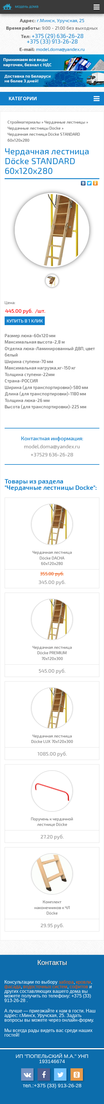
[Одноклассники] (95, 183)
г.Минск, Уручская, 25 (60, 20)
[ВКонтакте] (83, 183)
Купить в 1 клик (25, 320)
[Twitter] (89, 183)
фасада (12, 986)
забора (66, 982)
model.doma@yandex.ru (60, 49)
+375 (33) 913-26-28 (52, 41)
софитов (79, 986)
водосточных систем (45, 986)
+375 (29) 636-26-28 (57, 36)
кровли (83, 982)
